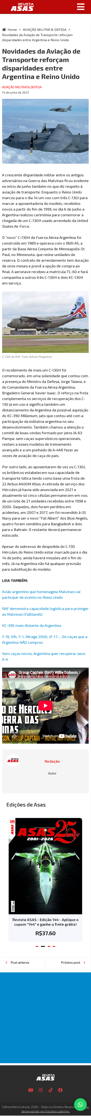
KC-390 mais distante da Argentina (31, 625)
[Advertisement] (45, 1013)
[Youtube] (30, 1085)
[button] (63, 7)
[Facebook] (60, 1085)
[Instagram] (40, 1085)
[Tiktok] (50, 1085)
